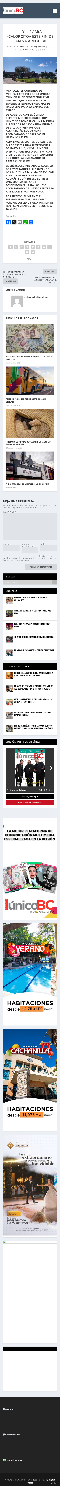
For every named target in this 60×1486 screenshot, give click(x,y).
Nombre (7, 544)
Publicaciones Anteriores (30, 802)
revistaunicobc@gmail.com (32, 46)
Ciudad (24, 49)
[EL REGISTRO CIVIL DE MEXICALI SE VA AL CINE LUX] (30, 466)
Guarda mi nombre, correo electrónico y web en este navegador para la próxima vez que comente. (30, 558)
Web (42, 544)
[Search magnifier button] (54, 582)
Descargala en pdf (30, 796)
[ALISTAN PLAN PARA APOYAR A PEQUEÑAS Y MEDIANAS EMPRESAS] (30, 338)
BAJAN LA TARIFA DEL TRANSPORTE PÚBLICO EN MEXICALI (26, 400)
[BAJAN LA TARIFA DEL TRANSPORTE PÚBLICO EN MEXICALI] (30, 381)
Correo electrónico (28, 545)
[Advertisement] (27, 1370)
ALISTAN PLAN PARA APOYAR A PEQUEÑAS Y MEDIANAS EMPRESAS (29, 358)
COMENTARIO (9, 512)
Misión (54, 1483)
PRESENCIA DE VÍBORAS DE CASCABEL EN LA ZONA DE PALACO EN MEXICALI (28, 443)
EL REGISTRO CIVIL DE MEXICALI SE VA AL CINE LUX (27, 484)
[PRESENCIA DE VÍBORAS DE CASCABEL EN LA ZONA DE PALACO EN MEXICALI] (30, 423)
